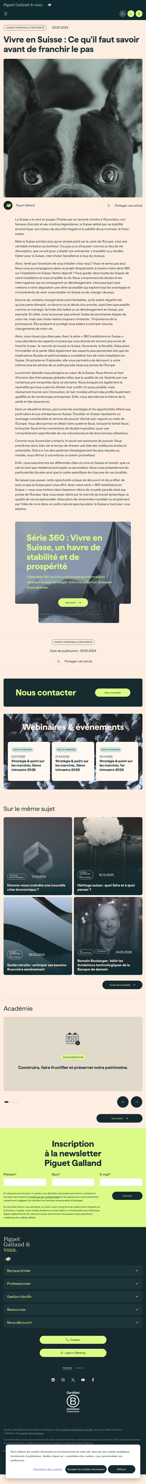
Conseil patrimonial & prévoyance (25, 27)
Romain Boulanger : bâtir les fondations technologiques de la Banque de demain (103, 965)
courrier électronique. (31, 1433)
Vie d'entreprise (85, 952)
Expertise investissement (16, 876)
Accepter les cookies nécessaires (86, 1469)
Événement (102, 951)
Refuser (121, 1469)
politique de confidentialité (45, 1196)
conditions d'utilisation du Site (76, 1429)
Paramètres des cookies (47, 1469)
